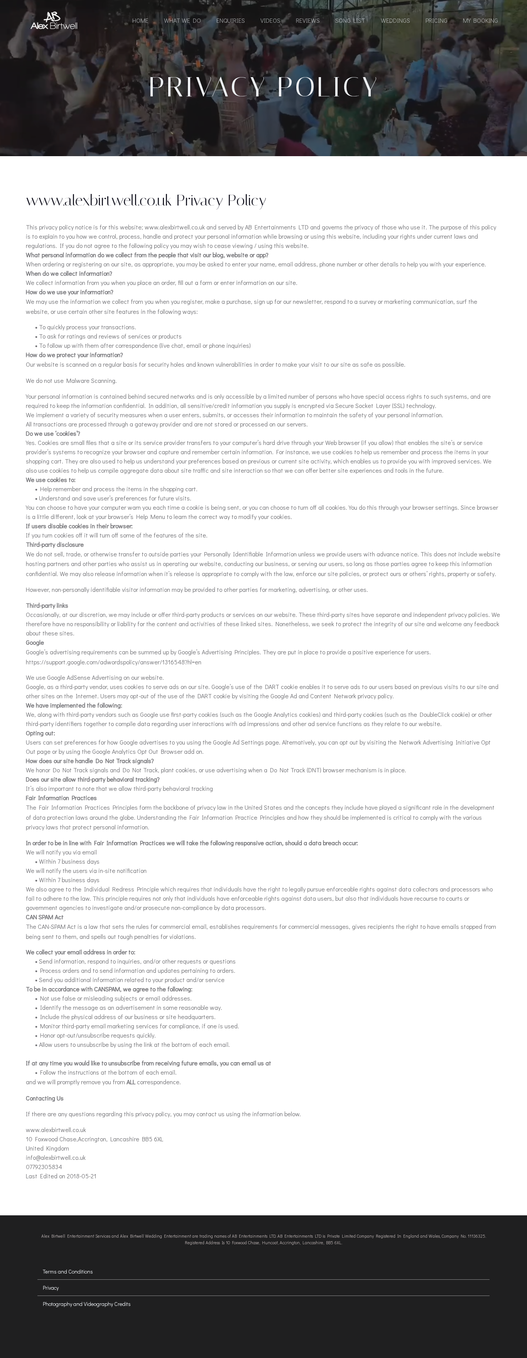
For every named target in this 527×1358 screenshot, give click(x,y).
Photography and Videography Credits (87, 1303)
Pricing (437, 20)
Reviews (308, 20)
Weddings (395, 20)
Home (140, 20)
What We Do (182, 20)
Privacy (51, 1287)
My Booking (480, 20)
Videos (270, 20)
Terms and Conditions (68, 1271)
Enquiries (230, 20)
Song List (350, 20)
